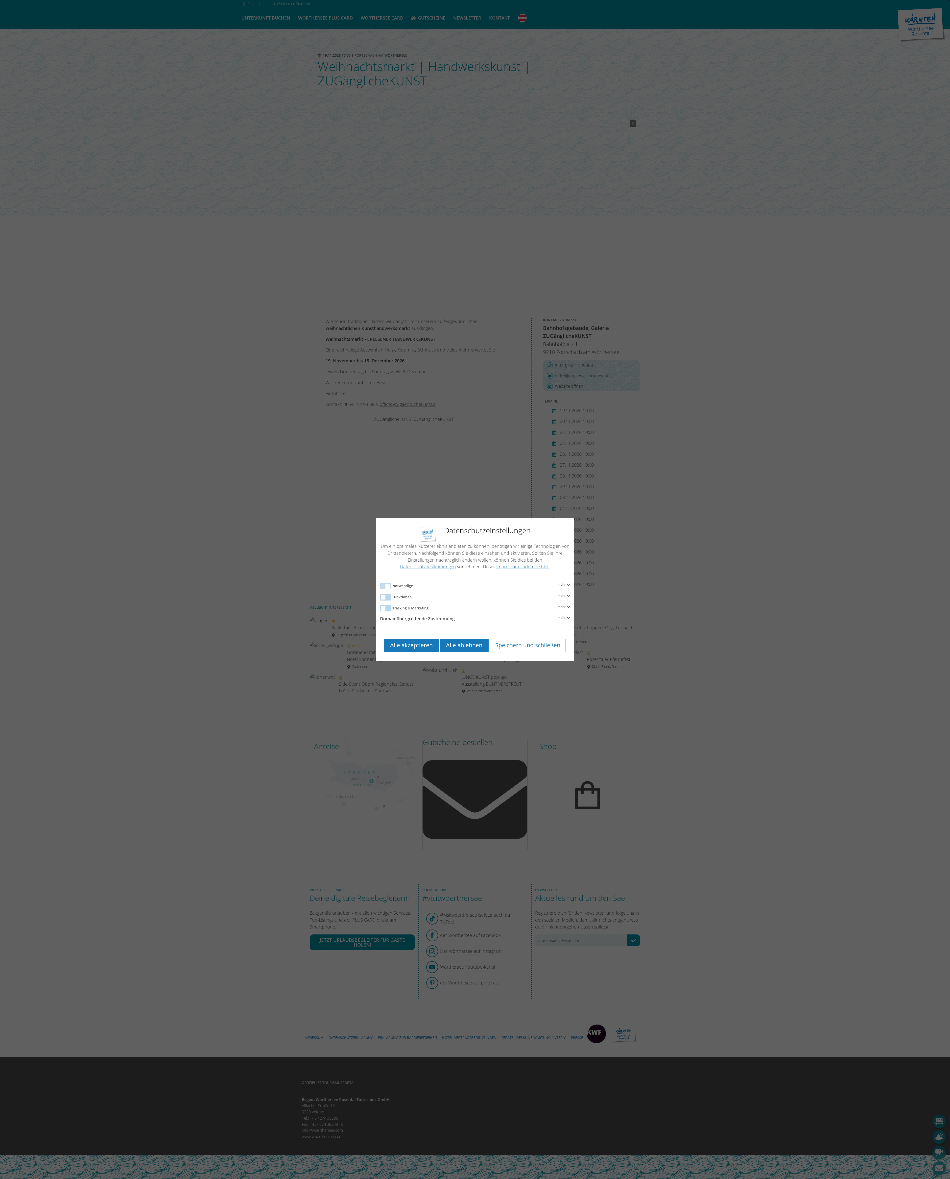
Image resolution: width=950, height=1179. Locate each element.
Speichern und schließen (527, 645)
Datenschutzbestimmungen (428, 567)
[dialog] (475, 589)
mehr (562, 584)
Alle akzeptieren (411, 645)
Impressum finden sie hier (522, 567)
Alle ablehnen (464, 645)
